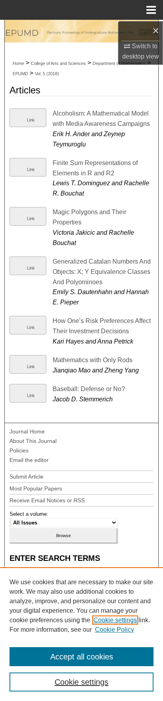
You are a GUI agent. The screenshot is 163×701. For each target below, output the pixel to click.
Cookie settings (115, 620)
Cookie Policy (114, 629)
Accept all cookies (81, 656)
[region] (81, 634)
